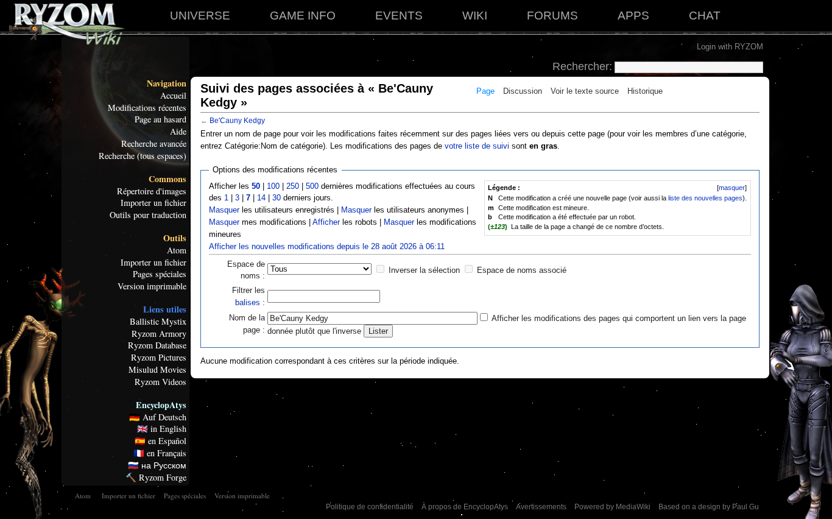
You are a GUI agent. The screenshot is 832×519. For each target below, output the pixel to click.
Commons (167, 179)
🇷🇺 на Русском (157, 465)
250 (292, 186)
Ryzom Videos (160, 381)
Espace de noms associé (521, 270)
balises (247, 302)
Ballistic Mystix (158, 321)
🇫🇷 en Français (159, 453)
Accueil (173, 95)
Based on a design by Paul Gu (708, 507)
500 (312, 186)
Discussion (522, 91)
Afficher (326, 222)
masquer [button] (732, 187)
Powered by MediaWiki (612, 507)
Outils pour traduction (148, 215)
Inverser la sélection (424, 270)
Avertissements (541, 507)
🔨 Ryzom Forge (155, 477)
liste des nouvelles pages (705, 198)
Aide (178, 131)
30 (276, 197)
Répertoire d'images (151, 191)
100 (273, 186)
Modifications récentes (147, 107)
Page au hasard (160, 119)
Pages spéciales (159, 274)
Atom (176, 250)
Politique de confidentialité (370, 507)
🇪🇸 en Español (160, 441)
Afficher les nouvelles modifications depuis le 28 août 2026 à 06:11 (327, 246)
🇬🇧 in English (161, 428)
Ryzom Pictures (158, 357)
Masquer (224, 209)
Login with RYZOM (730, 46)
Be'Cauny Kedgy (237, 120)
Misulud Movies (157, 369)
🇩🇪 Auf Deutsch (157, 417)
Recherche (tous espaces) (142, 155)
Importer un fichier (153, 202)
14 (261, 197)
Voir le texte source (585, 91)
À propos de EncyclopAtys (464, 507)
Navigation (166, 83)
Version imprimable (152, 286)
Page (485, 91)
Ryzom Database (157, 345)
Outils (174, 238)
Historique (645, 91)
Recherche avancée (153, 143)
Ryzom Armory (159, 333)
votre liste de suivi (477, 145)
